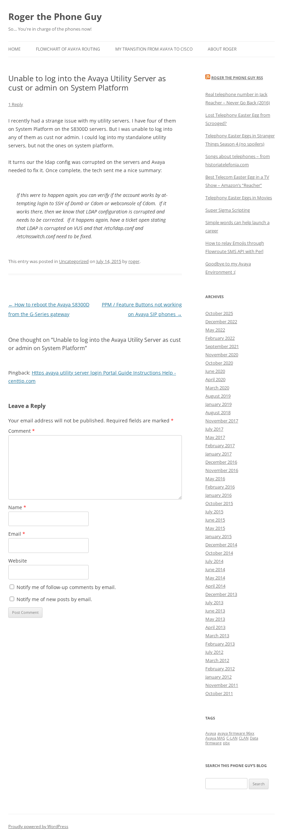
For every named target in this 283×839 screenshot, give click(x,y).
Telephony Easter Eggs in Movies (238, 198)
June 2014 (215, 569)
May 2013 (215, 619)
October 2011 (219, 693)
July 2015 (214, 511)
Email (16, 534)
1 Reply (15, 104)
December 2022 (221, 321)
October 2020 (219, 363)
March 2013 (217, 635)
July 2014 (214, 561)
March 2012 (217, 660)
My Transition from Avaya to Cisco (154, 49)
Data (254, 738)
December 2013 (221, 594)
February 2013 (220, 644)
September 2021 (222, 346)
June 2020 (215, 371)
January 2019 (218, 404)
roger (133, 261)
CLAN (243, 738)
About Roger (222, 49)
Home (14, 49)
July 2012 (214, 652)
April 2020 (215, 379)
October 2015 (219, 503)
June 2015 (215, 520)
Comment (21, 431)
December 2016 (221, 462)
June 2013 (215, 611)
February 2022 (220, 338)
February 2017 (220, 445)
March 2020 (217, 388)
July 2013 (214, 602)
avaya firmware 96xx (235, 733)
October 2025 (219, 313)
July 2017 (214, 429)
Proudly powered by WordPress (38, 826)
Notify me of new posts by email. (54, 599)
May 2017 (215, 437)
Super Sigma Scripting (227, 210)
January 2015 (218, 536)
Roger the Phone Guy (55, 16)
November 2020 (221, 355)
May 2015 (215, 528)
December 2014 (221, 545)
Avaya (210, 733)
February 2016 (220, 487)
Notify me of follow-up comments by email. (66, 587)
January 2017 (218, 454)
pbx (226, 743)
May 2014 (215, 578)
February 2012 (220, 668)
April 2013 (215, 627)
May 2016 (215, 478)
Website (17, 560)
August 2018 (218, 412)
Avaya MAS (215, 738)
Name (17, 507)
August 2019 (218, 396)
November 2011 (221, 685)
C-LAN (231, 738)
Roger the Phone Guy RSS (237, 77)
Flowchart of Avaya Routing (68, 49)
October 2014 (219, 553)
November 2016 (221, 470)
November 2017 (221, 421)
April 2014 (215, 586)
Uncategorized (74, 261)
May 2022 (215, 330)
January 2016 (218, 495)
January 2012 (218, 677)
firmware (213, 743)
